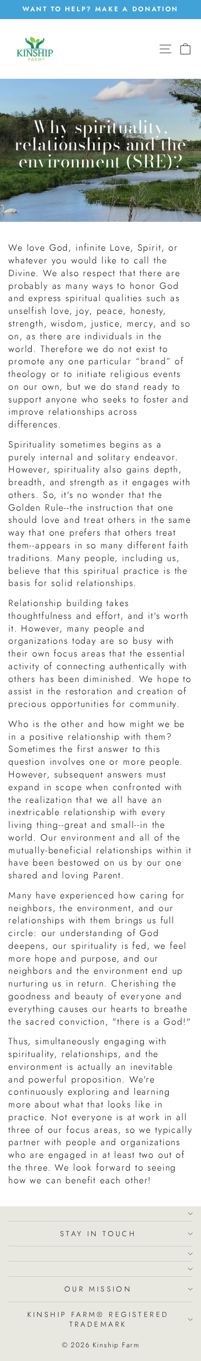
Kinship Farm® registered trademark (98, 1319)
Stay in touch (98, 1233)
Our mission (98, 1289)
